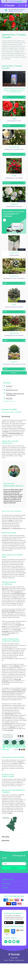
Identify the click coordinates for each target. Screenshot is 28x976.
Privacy (6, 960)
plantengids (12, 727)
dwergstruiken (5, 634)
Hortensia (19, 691)
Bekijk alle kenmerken (8, 401)
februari (21, 761)
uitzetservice (8, 717)
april (16, 763)
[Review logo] (13, 932)
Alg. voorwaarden (19, 960)
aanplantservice (9, 723)
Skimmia (24, 689)
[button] (2, 5)
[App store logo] (8, 922)
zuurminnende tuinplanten (18, 593)
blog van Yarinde (9, 730)
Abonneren (14, 868)
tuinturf (15, 596)
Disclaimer (11, 960)
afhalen (10, 813)
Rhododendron (5, 528)
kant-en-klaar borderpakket (8, 610)
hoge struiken (11, 633)
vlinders (11, 520)
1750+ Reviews (14, 1)
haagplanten (18, 592)
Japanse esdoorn (17, 528)
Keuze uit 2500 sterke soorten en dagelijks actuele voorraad (17, 10)
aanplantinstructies (9, 713)
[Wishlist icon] (24, 72)
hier (12, 811)
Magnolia (4, 691)
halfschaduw (5, 588)
